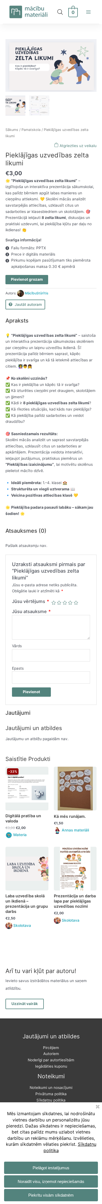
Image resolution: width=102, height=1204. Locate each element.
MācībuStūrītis (36, 293)
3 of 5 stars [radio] (65, 602)
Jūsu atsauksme (31, 611)
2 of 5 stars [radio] (59, 602)
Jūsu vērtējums (30, 601)
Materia (20, 835)
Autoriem (51, 1053)
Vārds (17, 646)
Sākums (11, 130)
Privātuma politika (51, 1094)
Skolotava (22, 925)
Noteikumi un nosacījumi (51, 1087)
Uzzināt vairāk (24, 1003)
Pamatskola (31, 130)
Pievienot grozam (27, 279)
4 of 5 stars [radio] (70, 602)
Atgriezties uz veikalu (77, 145)
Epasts (18, 668)
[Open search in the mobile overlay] (60, 12)
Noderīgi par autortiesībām (51, 1060)
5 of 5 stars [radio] (76, 602)
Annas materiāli (75, 830)
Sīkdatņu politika (51, 1100)
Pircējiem (51, 1047)
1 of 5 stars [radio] (53, 602)
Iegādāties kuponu (51, 1066)
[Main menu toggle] (88, 12)
